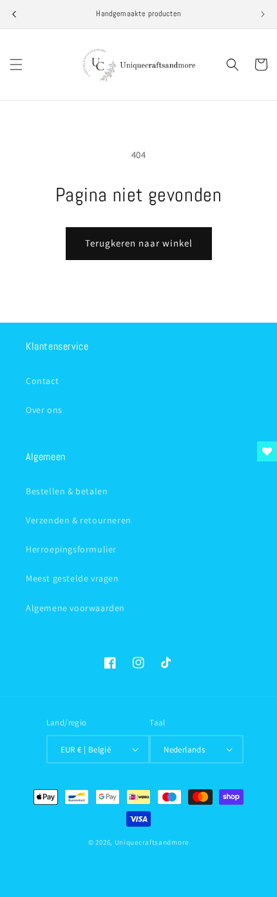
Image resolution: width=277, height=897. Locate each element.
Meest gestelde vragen (72, 578)
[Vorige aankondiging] (14, 14)
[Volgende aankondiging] (263, 14)
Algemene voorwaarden (75, 608)
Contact (42, 381)
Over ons (44, 410)
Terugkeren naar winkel (139, 243)
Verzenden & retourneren (78, 520)
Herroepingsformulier (71, 549)
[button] (16, 64)
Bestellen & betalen (67, 491)
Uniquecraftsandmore (152, 842)
